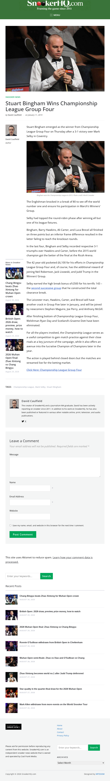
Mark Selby (40, 387)
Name (13, 482)
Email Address (17, 496)
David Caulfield (15, 115)
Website (14, 510)
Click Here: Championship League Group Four (54, 370)
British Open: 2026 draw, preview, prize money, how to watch (14, 325)
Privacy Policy (63, 735)
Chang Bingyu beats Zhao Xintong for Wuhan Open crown (13, 289)
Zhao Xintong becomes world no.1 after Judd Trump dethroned (52, 673)
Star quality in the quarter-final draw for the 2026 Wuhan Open (51, 689)
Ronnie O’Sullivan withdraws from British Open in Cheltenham (51, 642)
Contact (60, 732)
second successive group (46, 288)
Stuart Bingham (54, 387)
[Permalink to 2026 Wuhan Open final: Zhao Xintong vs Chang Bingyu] (14, 345)
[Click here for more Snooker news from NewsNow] (13, 727)
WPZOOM (100, 774)
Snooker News (13, 97)
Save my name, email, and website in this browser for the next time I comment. (48, 525)
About (59, 728)
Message (14, 454)
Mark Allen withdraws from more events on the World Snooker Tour (53, 704)
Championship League (24, 387)
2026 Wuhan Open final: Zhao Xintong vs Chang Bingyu (13, 361)
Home (59, 725)
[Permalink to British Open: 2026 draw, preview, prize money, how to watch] (14, 309)
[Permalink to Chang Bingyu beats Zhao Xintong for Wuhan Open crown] (14, 273)
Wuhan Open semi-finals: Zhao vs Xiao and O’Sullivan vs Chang (52, 658)
